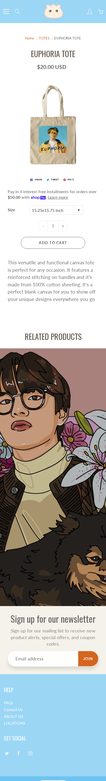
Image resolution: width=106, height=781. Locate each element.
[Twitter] (6, 753)
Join (88, 659)
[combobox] (56, 210)
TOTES (44, 38)
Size (11, 209)
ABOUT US (13, 716)
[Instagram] (30, 753)
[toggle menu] (6, 11)
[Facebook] (18, 753)
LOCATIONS (14, 723)
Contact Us (13, 709)
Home (29, 38)
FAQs (8, 703)
